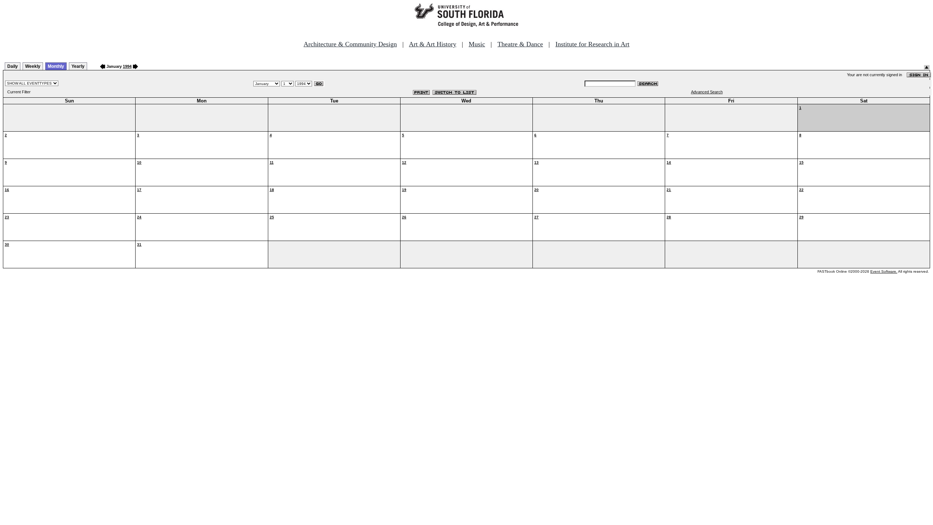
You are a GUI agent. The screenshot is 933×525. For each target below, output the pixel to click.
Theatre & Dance (520, 44)
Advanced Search (707, 92)
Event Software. (883, 271)
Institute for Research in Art (592, 44)
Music (477, 44)
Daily (12, 66)
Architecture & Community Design (350, 44)
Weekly (32, 66)
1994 (127, 66)
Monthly (56, 66)
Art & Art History (432, 44)
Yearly (78, 66)
